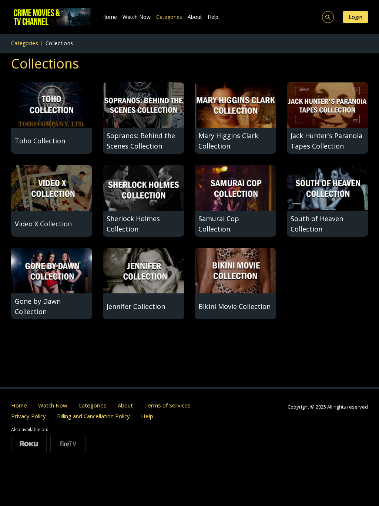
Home (109, 16)
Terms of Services (167, 405)
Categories (169, 16)
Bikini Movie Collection (234, 306)
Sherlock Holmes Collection (133, 223)
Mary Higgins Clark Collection (228, 140)
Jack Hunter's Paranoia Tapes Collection (326, 140)
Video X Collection (43, 223)
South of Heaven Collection (317, 223)
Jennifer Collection (136, 306)
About (195, 16)
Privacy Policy (28, 416)
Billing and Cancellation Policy (93, 416)
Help (213, 16)
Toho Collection (40, 140)
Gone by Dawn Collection (38, 306)
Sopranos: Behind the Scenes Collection (141, 140)
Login (355, 16)
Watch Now (137, 16)
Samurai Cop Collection (218, 223)
